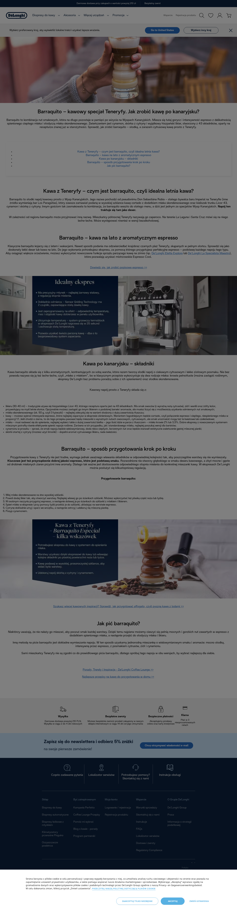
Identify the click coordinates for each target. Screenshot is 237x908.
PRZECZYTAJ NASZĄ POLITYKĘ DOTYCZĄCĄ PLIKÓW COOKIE (124, 888)
